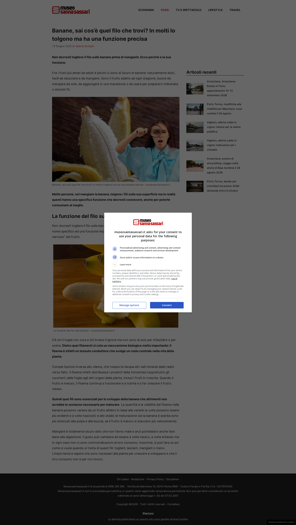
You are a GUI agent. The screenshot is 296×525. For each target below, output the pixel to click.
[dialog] (148, 262)
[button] (148, 264)
